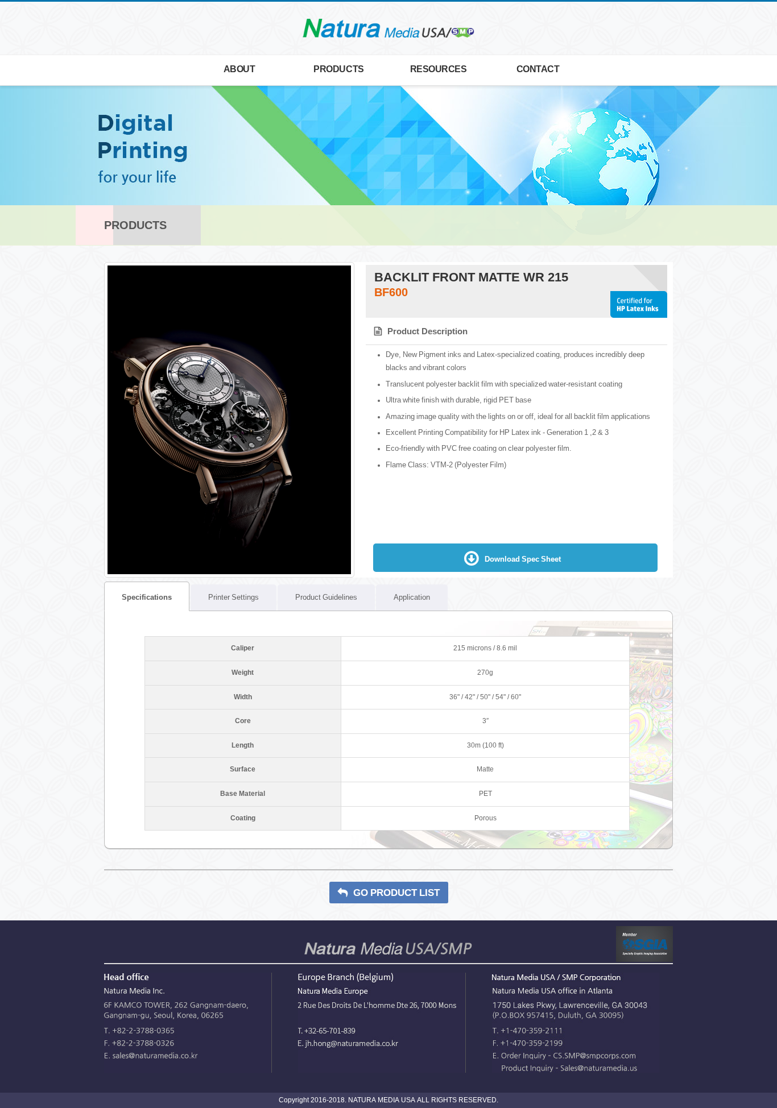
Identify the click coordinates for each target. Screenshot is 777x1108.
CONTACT (538, 69)
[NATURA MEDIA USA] (388, 29)
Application (412, 597)
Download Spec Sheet (523, 559)
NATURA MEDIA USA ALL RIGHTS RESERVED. (422, 1100)
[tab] (146, 596)
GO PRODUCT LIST (396, 892)
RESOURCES (438, 69)
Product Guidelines (326, 597)
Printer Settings (233, 597)
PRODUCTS (338, 69)
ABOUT (239, 69)
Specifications (138, 597)
